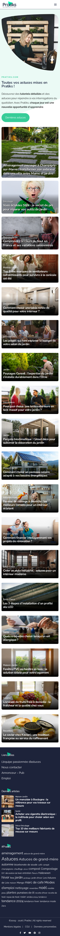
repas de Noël (13, 897)
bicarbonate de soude (25, 864)
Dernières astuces (15, 117)
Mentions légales (12, 926)
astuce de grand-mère (34, 853)
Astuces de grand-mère (38, 859)
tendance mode (48, 901)
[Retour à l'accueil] (24, 4)
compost (34, 868)
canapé (46, 865)
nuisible (51, 888)
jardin (19, 877)
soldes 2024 (32, 897)
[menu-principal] (55, 5)
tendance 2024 (12, 901)
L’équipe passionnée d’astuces (21, 761)
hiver (5, 877)
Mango (20, 882)
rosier (23, 897)
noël (43, 887)
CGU (27, 926)
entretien (26, 873)
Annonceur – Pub (13, 772)
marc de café (34, 882)
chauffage (18, 869)
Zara (4, 906)
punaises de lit (25, 892)
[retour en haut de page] (55, 919)
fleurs (35, 873)
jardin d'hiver (36, 878)
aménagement (12, 853)
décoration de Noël (13, 873)
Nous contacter (12, 767)
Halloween (44, 873)
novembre (33, 888)
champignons (7, 869)
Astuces (10, 858)
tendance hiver (31, 901)
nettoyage (22, 888)
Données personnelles (45, 926)
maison (13, 883)
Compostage (49, 868)
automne (7, 864)
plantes (11, 892)
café (40, 865)
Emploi (6, 778)
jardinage (27, 878)
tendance (42, 897)
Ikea (12, 878)
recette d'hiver (41, 893)
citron (25, 869)
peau (4, 893)
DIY (3, 873)
